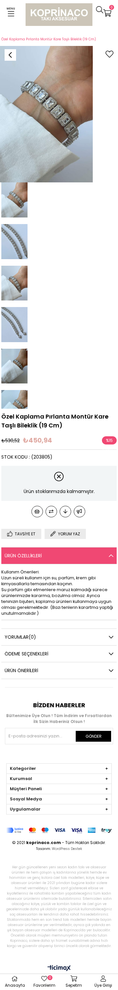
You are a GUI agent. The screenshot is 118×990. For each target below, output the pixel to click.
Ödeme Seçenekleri (26, 653)
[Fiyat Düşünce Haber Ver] (65, 511)
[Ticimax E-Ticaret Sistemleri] (59, 968)
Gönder (94, 736)
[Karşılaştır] (51, 511)
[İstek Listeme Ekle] (37, 511)
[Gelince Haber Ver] (79, 511)
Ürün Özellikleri (23, 555)
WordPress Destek (67, 848)
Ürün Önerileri (21, 670)
